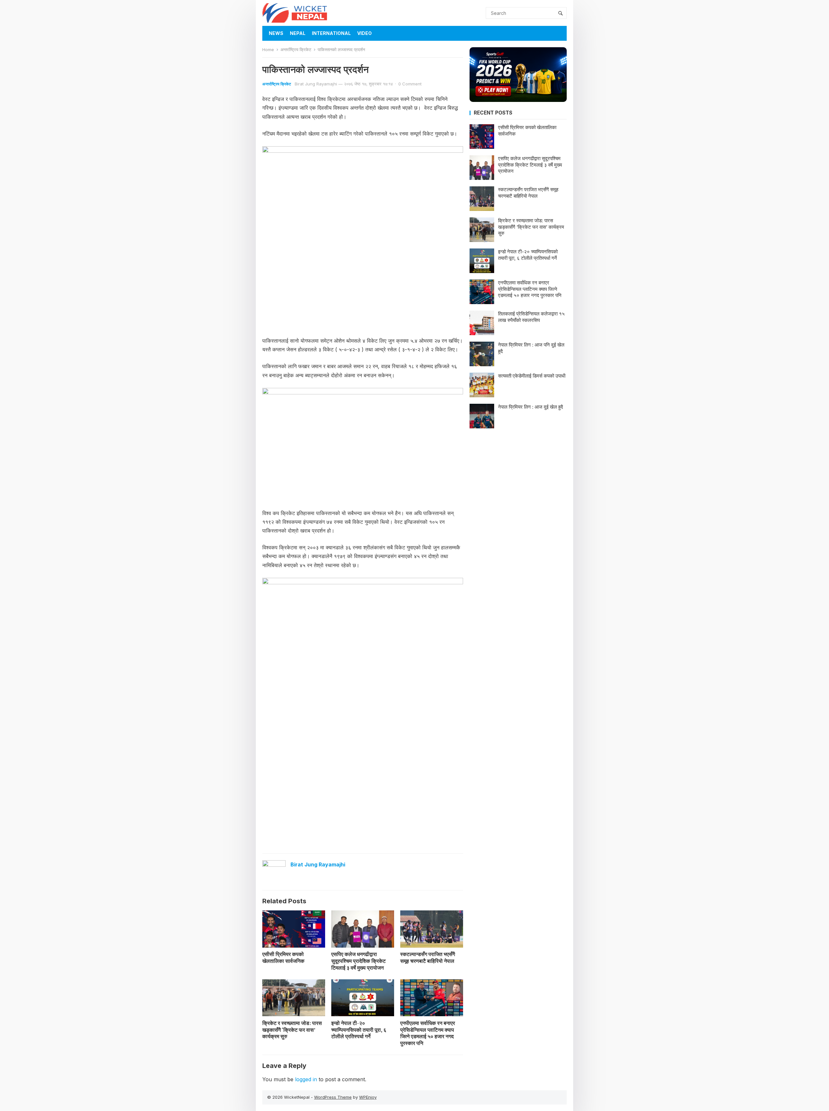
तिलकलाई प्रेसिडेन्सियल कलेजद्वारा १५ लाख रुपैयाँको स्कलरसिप (531, 317)
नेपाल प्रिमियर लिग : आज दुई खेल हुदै (530, 407)
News (276, 33)
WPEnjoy (368, 1097)
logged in (306, 1079)
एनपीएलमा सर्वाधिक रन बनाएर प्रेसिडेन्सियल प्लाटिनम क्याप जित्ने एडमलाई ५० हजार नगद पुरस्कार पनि (427, 1033)
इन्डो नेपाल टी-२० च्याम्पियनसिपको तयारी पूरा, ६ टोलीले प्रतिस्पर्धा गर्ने (358, 1029)
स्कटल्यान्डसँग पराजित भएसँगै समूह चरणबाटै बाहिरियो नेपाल (427, 957)
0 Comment (410, 83)
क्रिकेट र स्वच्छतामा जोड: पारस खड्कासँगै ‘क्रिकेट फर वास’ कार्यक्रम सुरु (292, 1029)
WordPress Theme (333, 1097)
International (331, 33)
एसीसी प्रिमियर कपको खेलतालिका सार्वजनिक (283, 957)
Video (364, 33)
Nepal (297, 33)
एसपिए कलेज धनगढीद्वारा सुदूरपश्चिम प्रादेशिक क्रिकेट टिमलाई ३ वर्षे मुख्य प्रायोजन (358, 961)
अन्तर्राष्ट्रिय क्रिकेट (295, 49)
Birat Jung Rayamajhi (316, 83)
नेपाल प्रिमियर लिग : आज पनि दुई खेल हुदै (531, 348)
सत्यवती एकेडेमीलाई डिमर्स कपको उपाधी (531, 376)
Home (268, 49)
